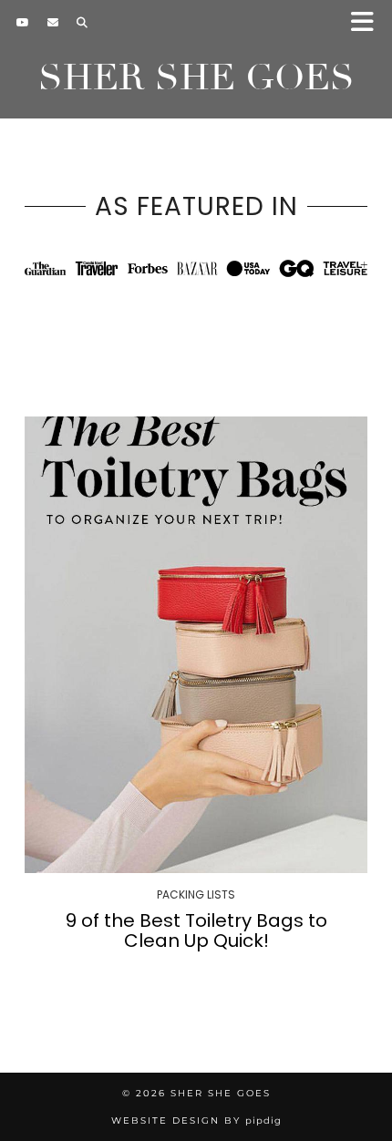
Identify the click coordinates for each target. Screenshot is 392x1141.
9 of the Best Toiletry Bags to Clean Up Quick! (196, 930)
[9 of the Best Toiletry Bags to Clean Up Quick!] (196, 644)
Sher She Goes (196, 77)
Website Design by (196, 1120)
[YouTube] (22, 22)
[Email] (52, 22)
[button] (367, 23)
